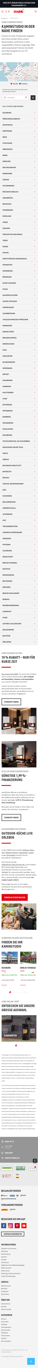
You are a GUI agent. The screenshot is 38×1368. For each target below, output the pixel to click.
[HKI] (32, 1168)
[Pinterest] (17, 1225)
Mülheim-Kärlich (11, 853)
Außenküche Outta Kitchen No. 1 (14, 864)
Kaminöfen (4, 1322)
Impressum (5, 1262)
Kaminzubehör (6, 1341)
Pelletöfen (4, 1333)
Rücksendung (5, 1254)
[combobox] (15, 97)
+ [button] (35, 65)
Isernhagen (10, 855)
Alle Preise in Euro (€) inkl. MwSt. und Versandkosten (14, 1351)
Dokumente (5, 1294)
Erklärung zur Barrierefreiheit (10, 1273)
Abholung (4, 1251)
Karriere (4, 1306)
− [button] (35, 68)
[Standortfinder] (8, 11)
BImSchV (4, 1289)
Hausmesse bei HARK (10, 674)
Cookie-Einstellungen (8, 1276)
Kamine (3, 1319)
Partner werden (6, 1309)
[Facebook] (3, 1225)
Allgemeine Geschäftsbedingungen (12, 1265)
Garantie (4, 1257)
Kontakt (3, 1260)
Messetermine (6, 1286)
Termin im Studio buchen (14, 897)
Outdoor (4, 1338)
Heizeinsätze (5, 1336)
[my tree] (20, 1168)
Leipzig (30, 853)
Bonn (32, 850)
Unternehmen (5, 1304)
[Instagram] (10, 1225)
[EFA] (6, 1176)
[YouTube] (23, 1225)
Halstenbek (23, 853)
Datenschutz (5, 1271)
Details (4, 985)
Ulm (3, 853)
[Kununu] (19, 1178)
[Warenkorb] (35, 11)
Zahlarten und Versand (8, 1248)
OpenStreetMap (27, 80)
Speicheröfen (5, 1330)
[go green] (6, 1168)
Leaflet (18, 80)
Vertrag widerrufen (13, 1234)
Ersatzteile (4, 1291)
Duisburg (25, 850)
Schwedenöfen (6, 1327)
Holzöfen (4, 1324)
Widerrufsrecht (6, 1268)
